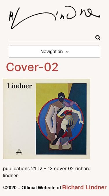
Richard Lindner (84, 187)
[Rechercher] (97, 38)
